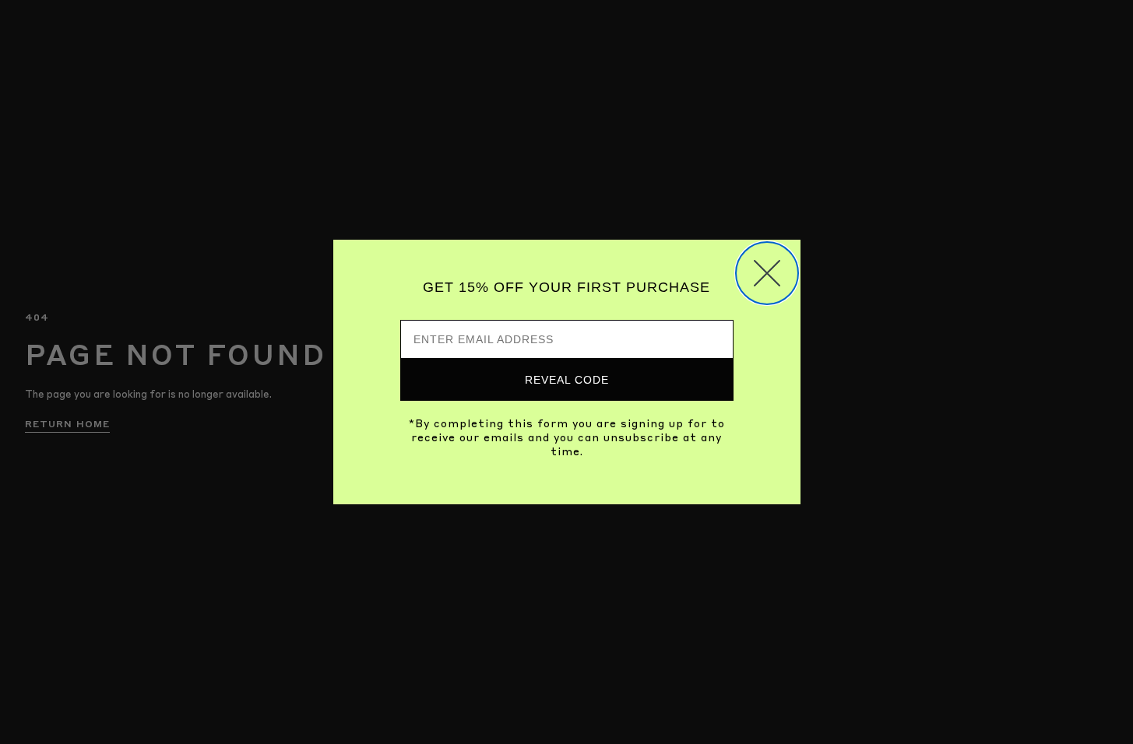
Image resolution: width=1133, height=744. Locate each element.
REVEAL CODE (567, 380)
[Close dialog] (767, 273)
